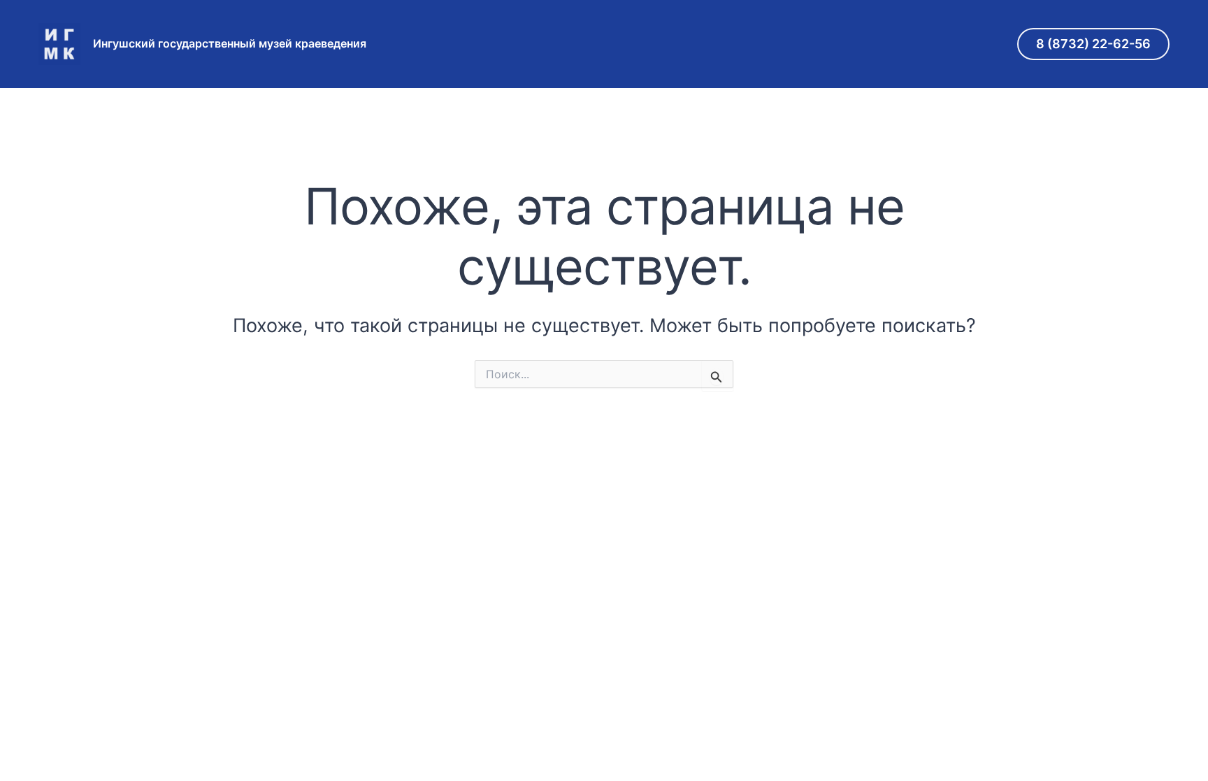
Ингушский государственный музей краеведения (229, 43)
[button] (1093, 44)
